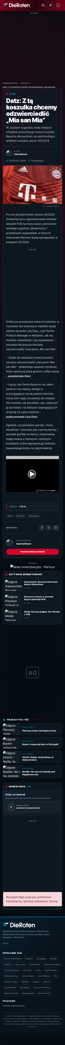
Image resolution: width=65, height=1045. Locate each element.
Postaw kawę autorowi (32, 552)
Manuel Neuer (44, 993)
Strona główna (10, 83)
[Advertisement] (32, 47)
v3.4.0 (5, 943)
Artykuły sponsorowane (14, 1006)
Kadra (38, 970)
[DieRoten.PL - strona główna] (16, 5)
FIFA (55, 976)
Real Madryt (25, 987)
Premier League (11, 982)
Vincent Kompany (11, 970)
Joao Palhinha (43, 976)
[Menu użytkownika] (50, 5)
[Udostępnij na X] (49, 528)
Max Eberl (27, 970)
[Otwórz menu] (58, 5)
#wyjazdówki (34, 516)
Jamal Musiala (51, 970)
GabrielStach (23, 543)
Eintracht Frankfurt (42, 987)
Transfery (29, 959)
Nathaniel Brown (11, 976)
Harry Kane (20, 964)
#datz (10, 516)
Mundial (53, 959)
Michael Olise (34, 964)
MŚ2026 (25, 982)
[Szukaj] (43, 5)
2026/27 (7, 964)
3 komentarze (37, 160)
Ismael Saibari (28, 976)
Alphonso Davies (11, 993)
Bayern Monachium (12, 959)
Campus (36, 982)
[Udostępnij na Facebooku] (42, 528)
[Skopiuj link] (56, 528)
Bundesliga (41, 959)
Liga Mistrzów (10, 987)
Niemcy (47, 982)
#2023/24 (20, 516)
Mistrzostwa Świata (52, 964)
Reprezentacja (28, 993)
